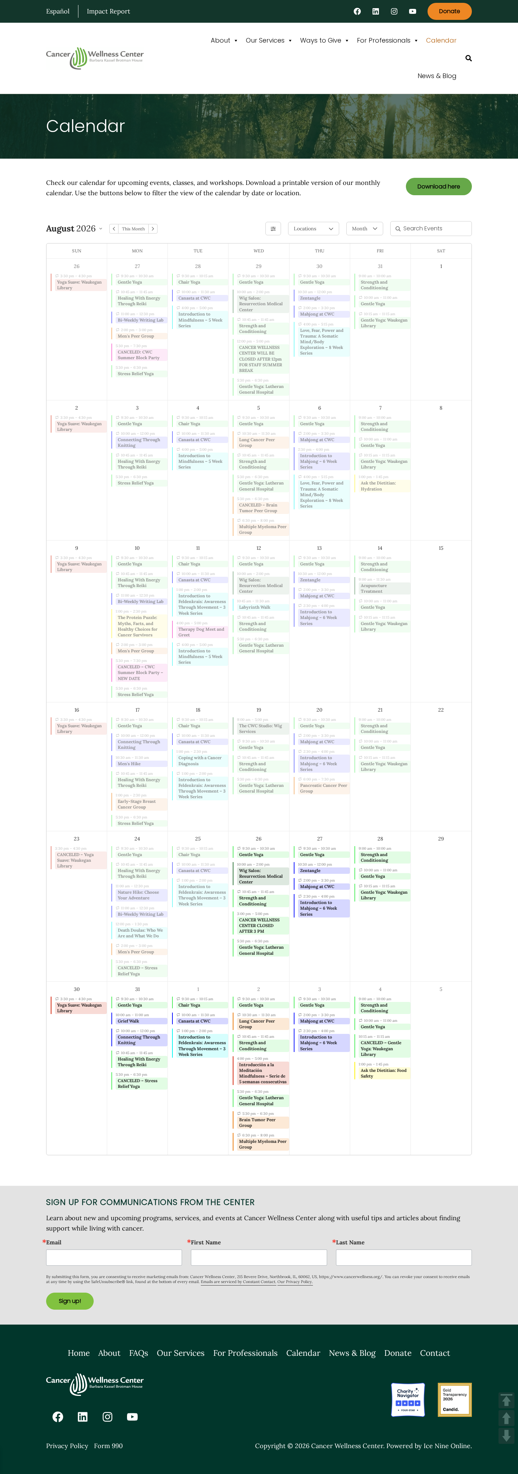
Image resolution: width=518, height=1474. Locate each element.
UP (506, 1418)
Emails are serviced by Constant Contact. (238, 1281)
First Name (206, 1242)
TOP (506, 1400)
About (220, 40)
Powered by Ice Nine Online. (429, 1446)
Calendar (441, 40)
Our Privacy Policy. (295, 1281)
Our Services (265, 40)
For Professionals (383, 40)
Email (53, 1242)
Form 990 (108, 1446)
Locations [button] (305, 228)
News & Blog (437, 75)
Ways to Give (320, 40)
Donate (449, 11)
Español (58, 11)
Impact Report (108, 11)
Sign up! (70, 1301)
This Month (133, 228)
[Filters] (273, 228)
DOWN (506, 1436)
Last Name (350, 1242)
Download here (439, 186)
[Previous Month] (114, 228)
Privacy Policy (67, 1446)
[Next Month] (153, 228)
